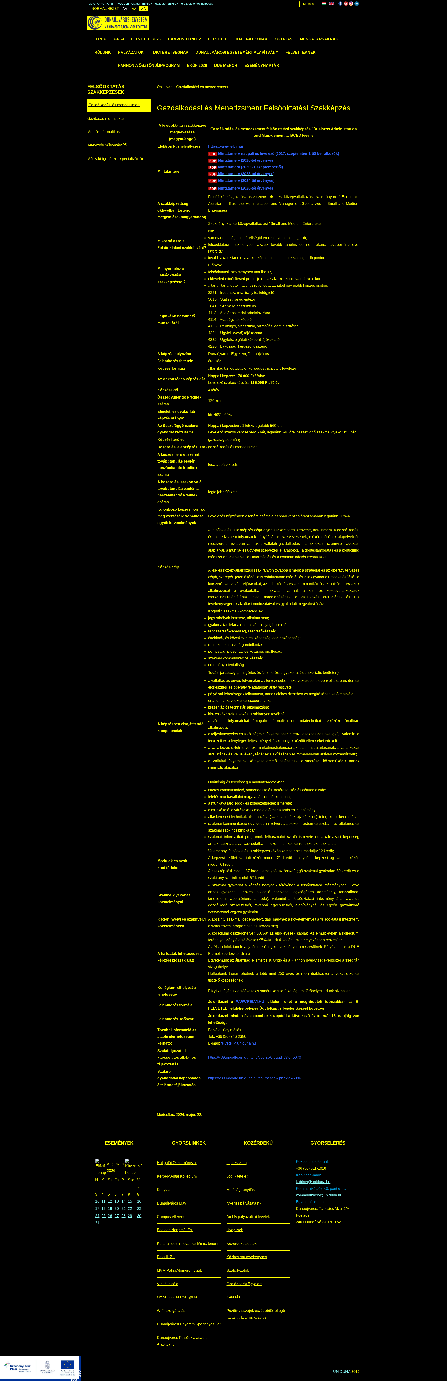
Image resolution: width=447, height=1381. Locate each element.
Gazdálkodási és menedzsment (114, 105)
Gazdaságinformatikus (105, 118)
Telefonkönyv (95, 3)
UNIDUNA (341, 1372)
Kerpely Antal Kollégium (177, 1176)
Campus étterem (170, 1217)
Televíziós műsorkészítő (107, 145)
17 (97, 1209)
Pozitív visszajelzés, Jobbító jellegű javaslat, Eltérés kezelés (256, 1314)
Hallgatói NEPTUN (167, 3)
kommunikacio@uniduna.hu (319, 1195)
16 (139, 1201)
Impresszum (237, 1163)
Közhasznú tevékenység (247, 1257)
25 (104, 1216)
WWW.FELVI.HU (250, 1002)
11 (103, 1201)
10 (97, 1201)
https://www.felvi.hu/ (225, 146)
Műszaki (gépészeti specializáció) (115, 159)
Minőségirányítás (241, 1190)
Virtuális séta (167, 1284)
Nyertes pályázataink (244, 1203)
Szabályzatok (238, 1270)
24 (97, 1216)
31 (97, 1223)
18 (104, 1209)
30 (139, 1216)
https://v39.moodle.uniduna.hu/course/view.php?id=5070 (254, 1057)
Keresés (308, 4)
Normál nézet (105, 8)
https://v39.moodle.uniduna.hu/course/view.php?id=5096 (254, 1078)
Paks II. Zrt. (166, 1257)
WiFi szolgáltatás (171, 1311)
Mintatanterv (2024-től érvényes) (246, 181)
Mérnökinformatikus (103, 132)
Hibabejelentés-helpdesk (197, 3)
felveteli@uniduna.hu (238, 1043)
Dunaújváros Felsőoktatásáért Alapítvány (182, 1341)
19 (110, 1209)
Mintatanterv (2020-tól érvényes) (246, 160)
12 (110, 1201)
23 (139, 1209)
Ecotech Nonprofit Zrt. (175, 1230)
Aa (124, 9)
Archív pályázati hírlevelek (248, 1217)
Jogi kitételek (237, 1176)
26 (110, 1216)
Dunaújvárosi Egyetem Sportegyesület (188, 1324)
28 (124, 1216)
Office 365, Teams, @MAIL (179, 1297)
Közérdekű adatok (242, 1243)
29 (130, 1216)
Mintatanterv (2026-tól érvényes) (246, 188)
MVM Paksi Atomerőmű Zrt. (179, 1270)
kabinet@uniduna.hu (313, 1182)
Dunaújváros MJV (171, 1203)
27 (117, 1216)
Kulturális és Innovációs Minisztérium (187, 1243)
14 (124, 1201)
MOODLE (123, 3)
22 (130, 1209)
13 (117, 1201)
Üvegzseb (235, 1230)
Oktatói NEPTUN (141, 3)
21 (124, 1209)
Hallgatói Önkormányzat (177, 1163)
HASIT (110, 3)
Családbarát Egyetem (244, 1284)
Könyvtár (164, 1190)
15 (130, 1201)
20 (117, 1209)
